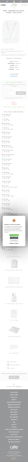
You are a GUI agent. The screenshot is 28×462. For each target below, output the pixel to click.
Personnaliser (14, 240)
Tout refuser (14, 237)
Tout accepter (14, 235)
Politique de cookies (14, 243)
